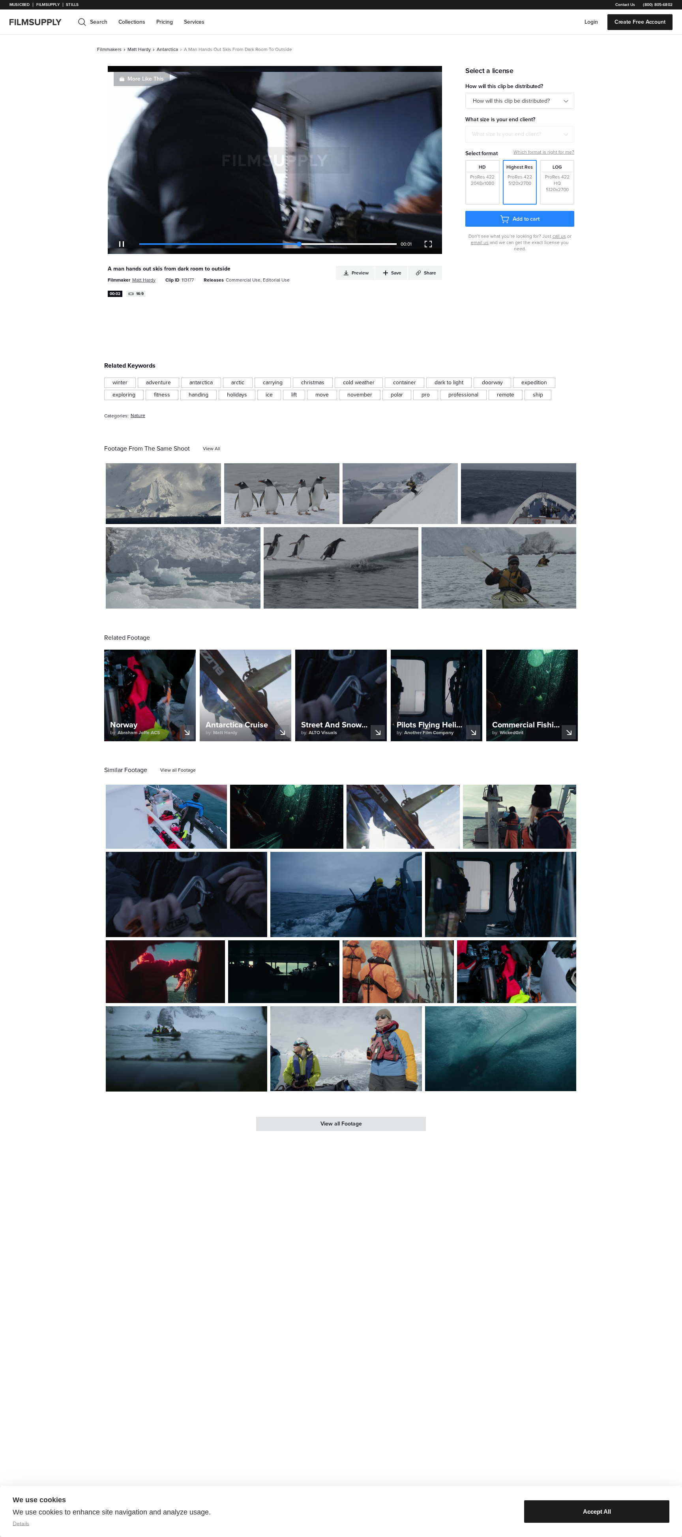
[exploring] (124, 395)
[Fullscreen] (428, 244)
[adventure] (158, 382)
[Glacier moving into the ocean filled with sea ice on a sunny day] (183, 568)
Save (192, 514)
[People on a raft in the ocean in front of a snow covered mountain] (186, 1049)
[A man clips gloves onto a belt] (186, 894)
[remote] (505, 395)
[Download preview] (178, 839)
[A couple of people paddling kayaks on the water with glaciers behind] (499, 568)
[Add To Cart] (212, 515)
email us (480, 242)
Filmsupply (48, 4)
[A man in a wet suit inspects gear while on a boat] (166, 817)
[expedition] (534, 382)
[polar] (397, 395)
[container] (404, 382)
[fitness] (162, 395)
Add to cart (526, 219)
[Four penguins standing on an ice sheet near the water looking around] (281, 493)
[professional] (463, 395)
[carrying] (272, 382)
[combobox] (520, 134)
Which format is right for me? (543, 152)
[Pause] (121, 244)
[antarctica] (201, 382)
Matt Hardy (139, 49)
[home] (40, 22)
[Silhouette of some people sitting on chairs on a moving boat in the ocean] (283, 971)
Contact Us (625, 4)
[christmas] (312, 382)
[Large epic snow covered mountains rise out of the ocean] (163, 493)
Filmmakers (109, 49)
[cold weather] (358, 382)
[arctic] (237, 382)
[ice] (269, 395)
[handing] (198, 395)
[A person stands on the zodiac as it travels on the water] (346, 1049)
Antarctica (167, 49)
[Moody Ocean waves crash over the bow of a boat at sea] (518, 493)
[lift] (294, 395)
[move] (322, 395)
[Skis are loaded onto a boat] (403, 816)
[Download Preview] (172, 515)
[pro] (426, 395)
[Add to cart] (218, 839)
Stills (72, 4)
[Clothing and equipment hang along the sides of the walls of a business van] (500, 894)
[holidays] (237, 395)
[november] (359, 395)
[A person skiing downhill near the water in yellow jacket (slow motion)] (400, 493)
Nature (138, 415)
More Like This (145, 78)
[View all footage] (178, 770)
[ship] (538, 395)
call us (559, 236)
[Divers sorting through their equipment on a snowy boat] (516, 971)
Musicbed (19, 4)
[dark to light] (449, 382)
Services (194, 22)
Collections (131, 22)
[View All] (211, 448)
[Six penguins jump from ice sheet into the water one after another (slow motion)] (341, 568)
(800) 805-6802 (658, 4)
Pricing (164, 22)
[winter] (120, 382)
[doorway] (492, 382)
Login (591, 22)
